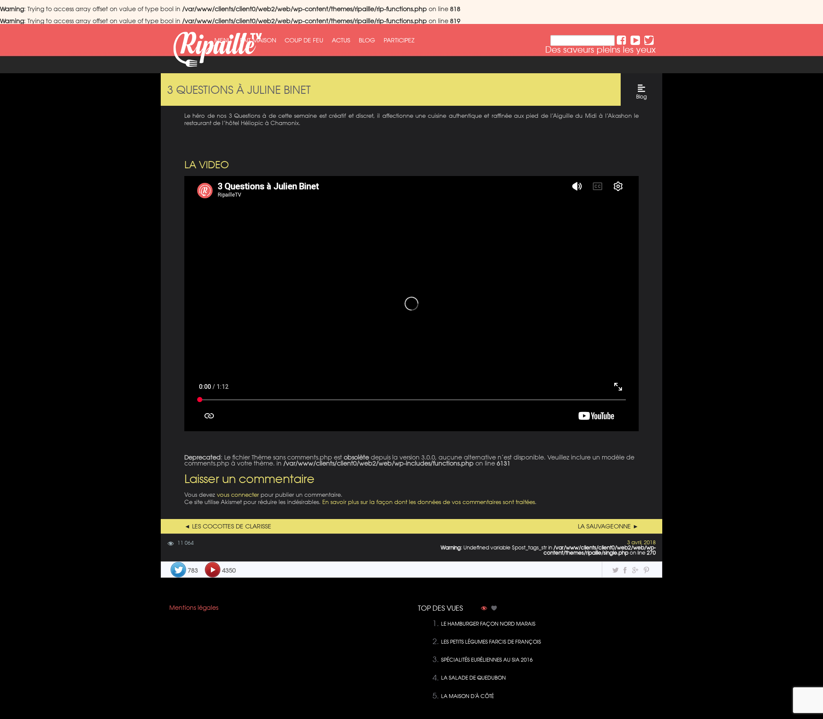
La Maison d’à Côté (467, 696)
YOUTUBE (635, 40)
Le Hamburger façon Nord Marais (488, 624)
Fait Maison (258, 40)
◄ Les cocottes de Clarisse (227, 526)
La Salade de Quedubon (473, 677)
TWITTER (649, 40)
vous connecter (238, 494)
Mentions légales (193, 608)
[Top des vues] (484, 609)
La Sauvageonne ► (608, 526)
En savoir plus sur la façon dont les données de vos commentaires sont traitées (428, 501)
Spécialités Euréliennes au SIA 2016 (487, 659)
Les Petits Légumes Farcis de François (491, 641)
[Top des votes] (494, 609)
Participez (399, 40)
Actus (341, 40)
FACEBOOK (621, 40)
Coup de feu (304, 40)
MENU (222, 40)
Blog (367, 40)
